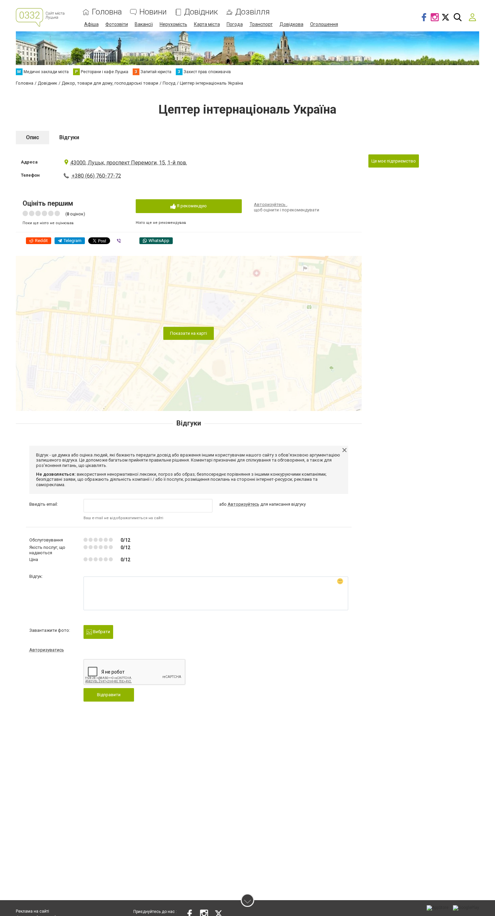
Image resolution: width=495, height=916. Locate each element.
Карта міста (207, 24)
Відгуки (69, 137)
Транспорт (261, 24)
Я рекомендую (191, 205)
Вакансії (144, 24)
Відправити (109, 694)
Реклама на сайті (32, 911)
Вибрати (101, 631)
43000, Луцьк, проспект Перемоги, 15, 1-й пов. (128, 162)
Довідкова (291, 24)
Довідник (201, 12)
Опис (32, 137)
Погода (235, 24)
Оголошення (324, 24)
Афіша (91, 24)
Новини (153, 12)
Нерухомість (173, 24)
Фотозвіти (116, 24)
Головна (107, 12)
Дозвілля (252, 12)
